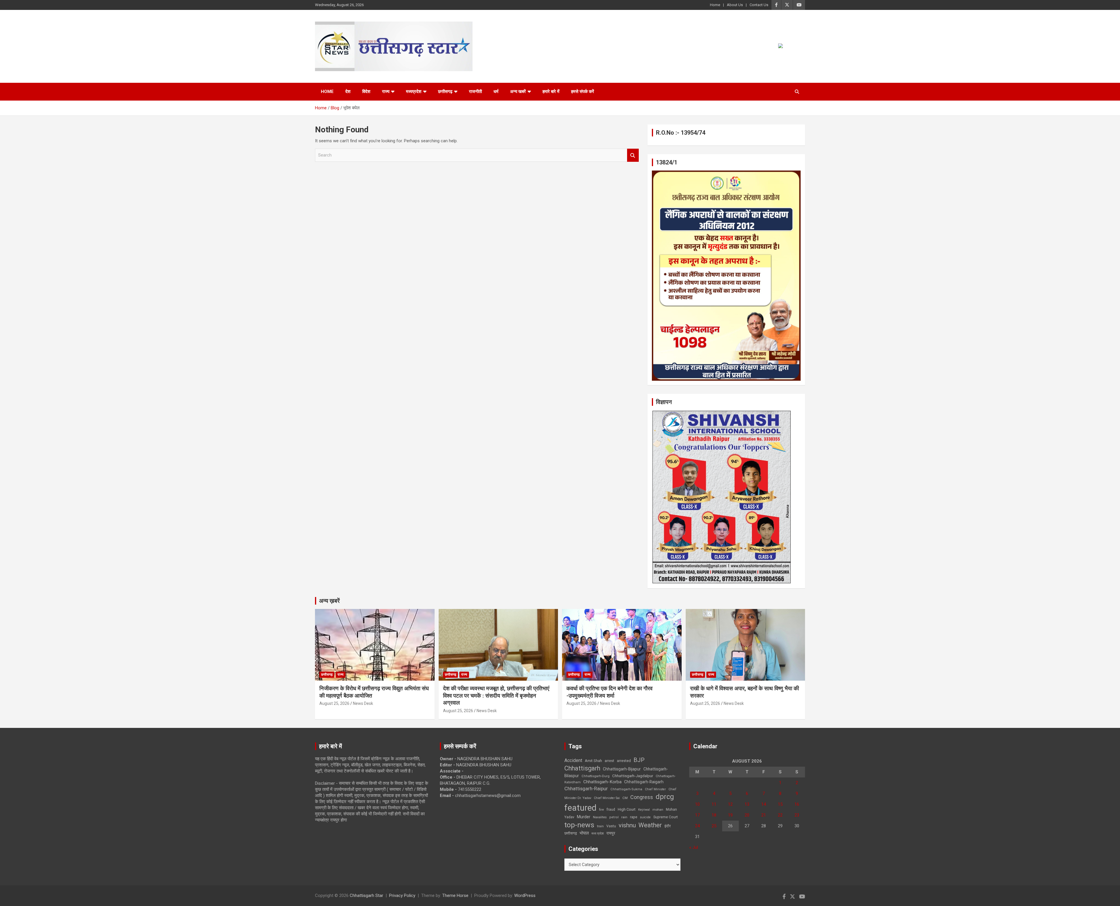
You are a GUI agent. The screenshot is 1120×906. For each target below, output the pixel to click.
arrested (624, 760)
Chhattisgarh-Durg (596, 776)
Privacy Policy (402, 895)
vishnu (627, 825)
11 (714, 804)
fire (601, 809)
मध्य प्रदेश (598, 833)
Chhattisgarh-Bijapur (622, 769)
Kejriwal (644, 810)
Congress (641, 797)
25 (714, 825)
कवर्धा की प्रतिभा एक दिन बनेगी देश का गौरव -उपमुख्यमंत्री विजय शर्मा (609, 692)
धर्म (496, 91)
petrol (614, 817)
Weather (650, 825)
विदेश (366, 91)
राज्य (385, 91)
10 (697, 804)
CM (625, 798)
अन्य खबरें (518, 91)
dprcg (665, 797)
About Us (735, 5)
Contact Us (759, 5)
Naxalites (600, 817)
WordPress (525, 895)
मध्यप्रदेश (413, 91)
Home (715, 5)
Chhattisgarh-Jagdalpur (632, 775)
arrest (609, 761)
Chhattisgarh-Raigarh (644, 781)
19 (730, 815)
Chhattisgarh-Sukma (626, 789)
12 (730, 804)
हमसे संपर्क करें (582, 91)
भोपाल (584, 833)
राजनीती (475, 91)
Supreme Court (665, 817)
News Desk (363, 703)
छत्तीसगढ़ (570, 833)
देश (348, 91)
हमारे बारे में (550, 91)
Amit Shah (593, 760)
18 (714, 815)
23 (796, 815)
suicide (645, 817)
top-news (579, 825)
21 (763, 815)
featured (580, 808)
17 (697, 815)
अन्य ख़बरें (329, 600)
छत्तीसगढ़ (445, 91)
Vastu (611, 826)
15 (780, 804)
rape (633, 817)
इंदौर (667, 826)
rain (624, 817)
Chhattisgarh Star (366, 895)
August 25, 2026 (334, 703)
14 (763, 804)
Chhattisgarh (582, 768)
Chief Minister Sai (607, 798)
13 (747, 804)
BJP (639, 759)
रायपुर (610, 833)
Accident (573, 760)
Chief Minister (655, 789)
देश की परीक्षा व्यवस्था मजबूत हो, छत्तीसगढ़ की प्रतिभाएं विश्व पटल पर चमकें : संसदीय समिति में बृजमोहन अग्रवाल (496, 695)
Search (633, 155)
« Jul (693, 847)
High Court (627, 809)
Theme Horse (455, 895)
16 (796, 804)
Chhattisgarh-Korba (602, 781)
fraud (610, 809)
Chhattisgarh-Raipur (586, 788)
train (600, 826)
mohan (657, 810)
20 (747, 815)
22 (780, 815)
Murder (583, 816)
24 (697, 825)
